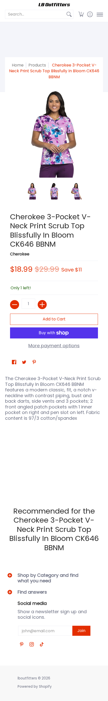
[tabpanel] (54, 432)
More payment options (54, 346)
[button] (81, 14)
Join (81, 631)
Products (37, 65)
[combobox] (35, 14)
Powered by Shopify (35, 686)
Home (18, 65)
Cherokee (19, 254)
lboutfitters (27, 678)
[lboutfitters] (54, 4)
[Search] (69, 14)
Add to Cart (54, 319)
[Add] (42, 304)
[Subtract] (14, 304)
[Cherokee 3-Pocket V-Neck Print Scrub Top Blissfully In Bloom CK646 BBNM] (32, 191)
